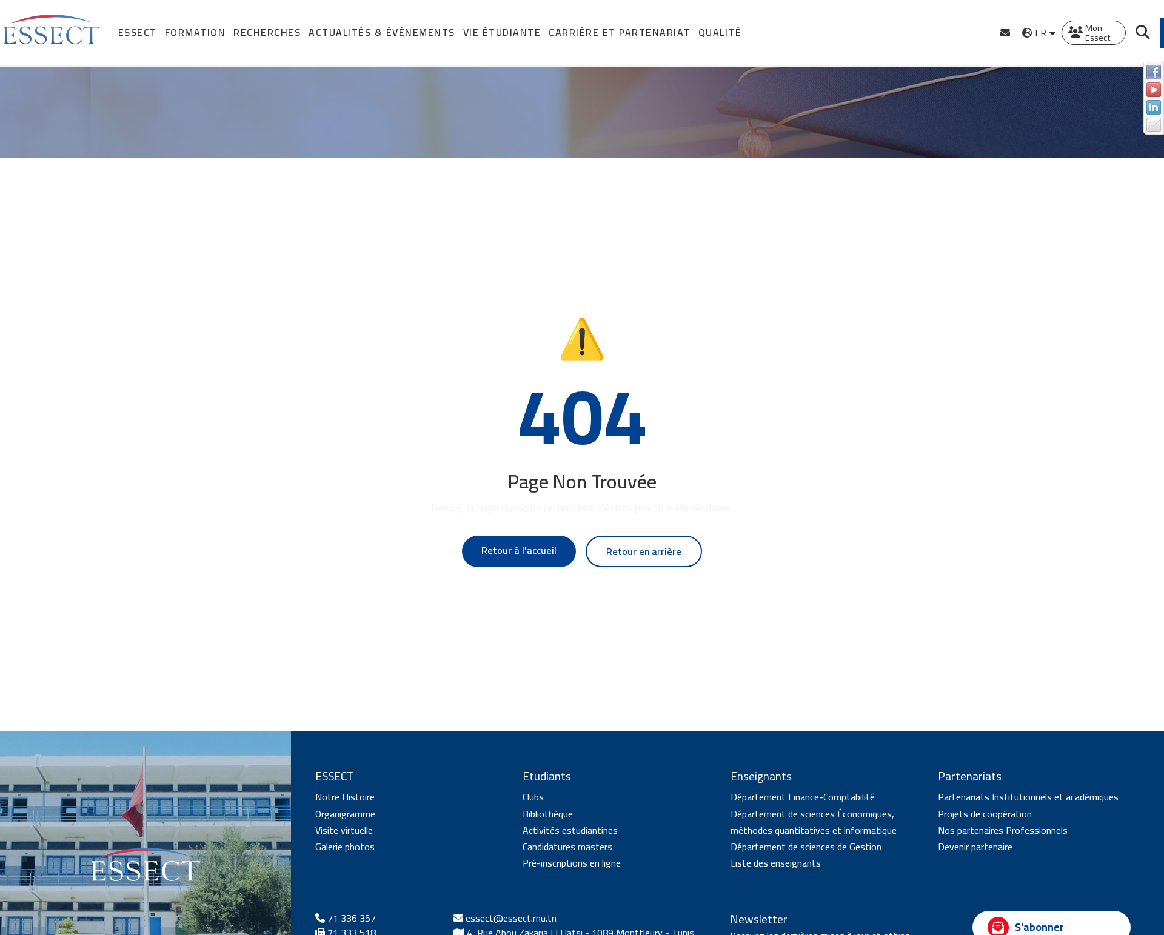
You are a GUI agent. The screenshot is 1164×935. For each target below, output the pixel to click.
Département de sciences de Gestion (806, 847)
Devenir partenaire (975, 847)
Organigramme (345, 813)
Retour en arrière (643, 551)
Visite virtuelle (344, 830)
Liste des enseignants (776, 863)
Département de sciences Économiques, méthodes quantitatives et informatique (814, 821)
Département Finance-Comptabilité (803, 797)
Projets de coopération (985, 813)
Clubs (533, 797)
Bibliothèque (548, 813)
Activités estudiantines (570, 830)
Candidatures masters (567, 847)
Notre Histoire (345, 797)
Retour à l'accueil (519, 550)
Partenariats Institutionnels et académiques (1028, 797)
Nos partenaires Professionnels (1003, 830)
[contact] (1005, 33)
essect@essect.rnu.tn (511, 918)
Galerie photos (345, 847)
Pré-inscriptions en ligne (572, 863)
